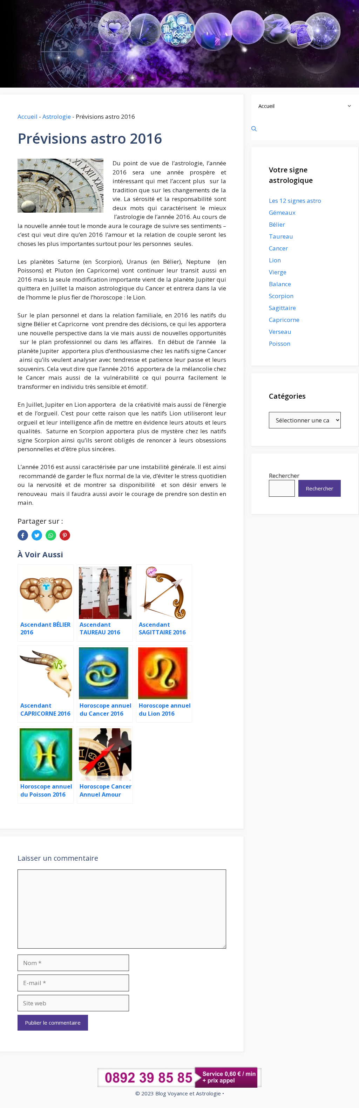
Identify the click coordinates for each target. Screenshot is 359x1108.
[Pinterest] (65, 535)
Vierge (277, 272)
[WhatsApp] (51, 535)
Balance (280, 284)
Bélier (277, 224)
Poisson (279, 343)
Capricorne (284, 320)
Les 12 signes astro (295, 201)
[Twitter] (37, 535)
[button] (351, 106)
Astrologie (56, 116)
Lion (275, 260)
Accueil (28, 116)
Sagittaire (282, 308)
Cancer (278, 248)
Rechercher (284, 476)
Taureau (281, 236)
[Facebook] (23, 535)
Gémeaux (282, 212)
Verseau (280, 332)
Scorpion (281, 296)
